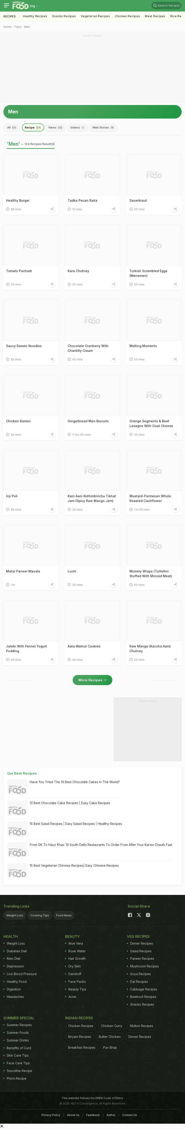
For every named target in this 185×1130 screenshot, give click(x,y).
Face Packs (77, 981)
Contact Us (129, 1115)
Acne (72, 997)
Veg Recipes (138, 936)
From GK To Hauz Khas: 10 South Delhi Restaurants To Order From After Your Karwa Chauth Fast (101, 845)
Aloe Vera (75, 943)
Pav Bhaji (110, 1047)
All (11, 127)
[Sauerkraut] (154, 174)
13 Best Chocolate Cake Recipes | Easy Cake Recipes (70, 803)
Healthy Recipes (35, 16)
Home (7, 26)
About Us (73, 1115)
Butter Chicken (110, 1037)
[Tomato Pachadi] (30, 245)
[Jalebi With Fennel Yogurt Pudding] (30, 620)
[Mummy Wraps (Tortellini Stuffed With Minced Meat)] (154, 545)
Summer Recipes (19, 1025)
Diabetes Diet (17, 951)
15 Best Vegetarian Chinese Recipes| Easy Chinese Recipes (74, 865)
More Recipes (90, 680)
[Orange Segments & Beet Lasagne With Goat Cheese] (154, 395)
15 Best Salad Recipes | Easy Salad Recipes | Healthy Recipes (76, 824)
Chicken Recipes (127, 16)
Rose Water (77, 951)
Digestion (14, 989)
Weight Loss (14, 915)
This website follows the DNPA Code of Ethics (92, 1098)
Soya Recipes (140, 974)
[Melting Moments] (154, 320)
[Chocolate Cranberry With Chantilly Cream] (92, 320)
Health (10, 936)
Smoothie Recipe (19, 1071)
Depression (15, 966)
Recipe (33, 127)
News (55, 127)
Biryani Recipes (79, 1037)
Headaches (15, 997)
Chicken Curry (111, 1026)
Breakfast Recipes (81, 1047)
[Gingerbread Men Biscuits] (92, 395)
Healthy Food (17, 981)
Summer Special (19, 1018)
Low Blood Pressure (22, 974)
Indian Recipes (79, 1018)
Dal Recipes (139, 981)
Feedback (93, 1115)
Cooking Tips (39, 915)
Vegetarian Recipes (95, 16)
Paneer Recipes (142, 958)
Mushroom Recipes (144, 966)
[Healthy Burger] (30, 174)
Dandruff (74, 974)
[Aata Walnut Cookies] (92, 620)
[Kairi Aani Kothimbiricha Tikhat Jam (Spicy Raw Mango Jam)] (92, 470)
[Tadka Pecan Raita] (92, 174)
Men (27, 26)
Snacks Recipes (64, 16)
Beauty (72, 936)
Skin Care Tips (18, 1055)
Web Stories (103, 127)
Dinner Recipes (141, 943)
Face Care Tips (18, 1063)
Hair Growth (77, 958)
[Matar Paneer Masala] (30, 545)
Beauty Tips (77, 989)
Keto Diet (13, 958)
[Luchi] (92, 545)
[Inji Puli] (30, 470)
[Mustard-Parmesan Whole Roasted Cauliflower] (154, 470)
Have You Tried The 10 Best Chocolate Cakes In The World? (75, 782)
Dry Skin (74, 966)
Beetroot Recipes (143, 997)
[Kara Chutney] (92, 245)
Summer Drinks (18, 1040)
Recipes (9, 16)
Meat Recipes (155, 16)
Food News (64, 915)
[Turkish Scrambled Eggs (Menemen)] (154, 245)
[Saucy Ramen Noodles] (30, 320)
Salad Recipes (141, 951)
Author (111, 1115)
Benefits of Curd (19, 1048)
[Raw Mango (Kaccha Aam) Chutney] (154, 620)
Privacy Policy (51, 1115)
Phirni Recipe (16, 1078)
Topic (18, 26)
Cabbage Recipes (143, 989)
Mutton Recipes (141, 1026)
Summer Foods (18, 1032)
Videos (76, 127)
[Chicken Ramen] (30, 395)
